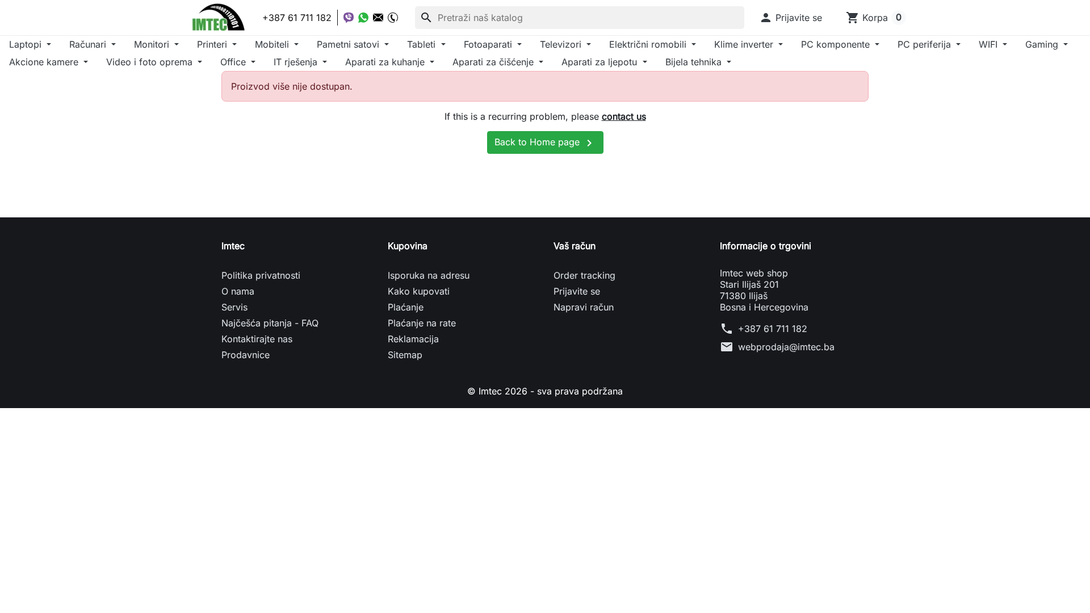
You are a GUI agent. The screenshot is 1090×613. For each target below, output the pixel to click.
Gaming (1043, 44)
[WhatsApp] (363, 17)
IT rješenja (297, 62)
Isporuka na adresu (428, 275)
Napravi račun (584, 307)
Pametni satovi (349, 44)
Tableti (422, 44)
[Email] (378, 17)
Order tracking (584, 275)
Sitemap (405, 354)
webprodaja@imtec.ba (786, 346)
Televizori (562, 44)
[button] (790, 17)
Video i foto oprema (150, 62)
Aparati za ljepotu (600, 62)
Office (234, 62)
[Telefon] (393, 17)
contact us (624, 116)
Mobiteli (273, 44)
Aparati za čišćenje (494, 62)
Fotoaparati (489, 44)
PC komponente (837, 44)
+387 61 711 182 (772, 328)
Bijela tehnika (694, 62)
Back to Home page (545, 143)
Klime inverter (745, 44)
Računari (89, 44)
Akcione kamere (45, 62)
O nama (237, 291)
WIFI (989, 44)
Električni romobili (649, 44)
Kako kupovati (419, 291)
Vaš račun (575, 245)
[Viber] (348, 17)
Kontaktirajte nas (256, 339)
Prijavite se (577, 291)
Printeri (213, 44)
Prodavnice (245, 354)
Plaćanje (406, 307)
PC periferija (926, 44)
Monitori (153, 44)
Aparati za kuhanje (386, 62)
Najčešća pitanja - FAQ (269, 323)
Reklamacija (413, 339)
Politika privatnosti (260, 275)
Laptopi (26, 44)
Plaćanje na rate (422, 323)
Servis (234, 307)
